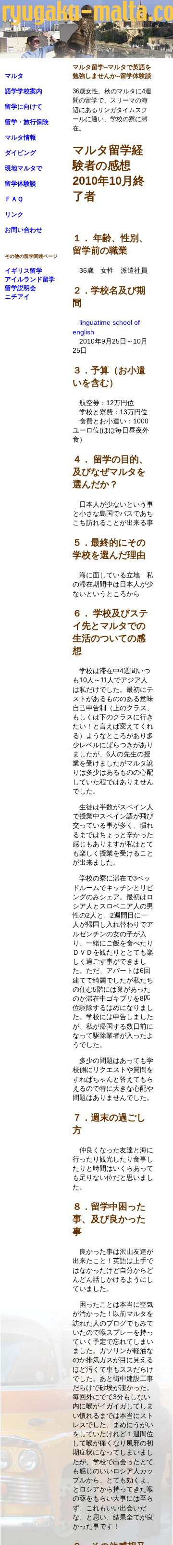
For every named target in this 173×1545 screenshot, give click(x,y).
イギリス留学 (23, 270)
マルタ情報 (20, 137)
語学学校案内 (23, 91)
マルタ (14, 75)
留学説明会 (20, 288)
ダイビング (20, 152)
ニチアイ (17, 296)
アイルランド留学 (30, 279)
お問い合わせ (23, 229)
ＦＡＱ (14, 199)
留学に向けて (23, 106)
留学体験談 (20, 183)
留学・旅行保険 (27, 122)
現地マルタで (23, 168)
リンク (14, 214)
